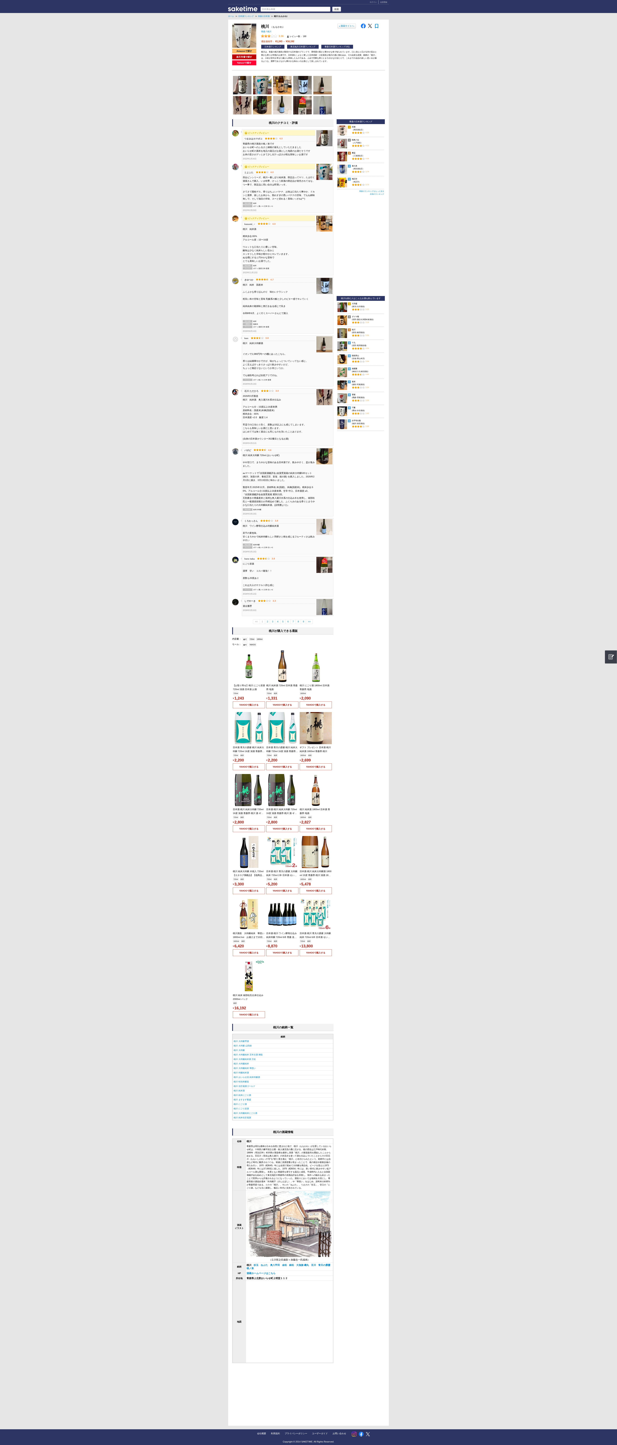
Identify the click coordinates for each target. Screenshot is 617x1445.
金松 (285, 1265)
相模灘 (354, 369)
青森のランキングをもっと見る (371, 191)
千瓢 (353, 408)
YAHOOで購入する (249, 705)
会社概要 (261, 1433)
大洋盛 (354, 304)
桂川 (353, 330)
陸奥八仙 (355, 140)
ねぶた (265, 1265)
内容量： (236, 639)
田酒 (353, 127)
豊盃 (353, 153)
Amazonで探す (244, 51)
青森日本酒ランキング (335, 47)
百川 (314, 1265)
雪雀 (353, 395)
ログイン (373, 2)
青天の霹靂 (324, 1265)
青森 (263, 31)
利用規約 (275, 1433)
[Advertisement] (258, 1391)
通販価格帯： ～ (277, 41)
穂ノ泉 (250, 1268)
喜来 (353, 382)
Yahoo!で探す (244, 62)
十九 (353, 343)
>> (309, 622)
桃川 (269, 31)
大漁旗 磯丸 (303, 1265)
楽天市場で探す (244, 57)
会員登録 (383, 2)
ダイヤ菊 (355, 317)
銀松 (292, 1265)
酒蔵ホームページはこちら (261, 1273)
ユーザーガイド (320, 1433)
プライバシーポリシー (296, 1433)
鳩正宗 (354, 179)
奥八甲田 (275, 1265)
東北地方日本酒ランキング (302, 47)
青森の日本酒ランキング (360, 122)
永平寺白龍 (356, 421)
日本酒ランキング (272, 47)
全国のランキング (377, 194)
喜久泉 (354, 166)
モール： (236, 644)
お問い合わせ (339, 1433)
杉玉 (256, 1265)
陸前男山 (355, 356)
